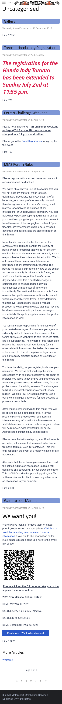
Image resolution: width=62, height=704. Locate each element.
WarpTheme (24, 698)
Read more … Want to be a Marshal (25, 633)
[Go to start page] (16, 681)
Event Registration (31, 141)
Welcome (7, 659)
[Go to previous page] (21, 681)
